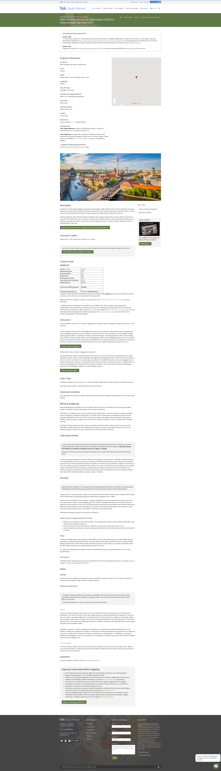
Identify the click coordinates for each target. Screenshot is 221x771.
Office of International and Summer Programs (74, 2)
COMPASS (152, 2)
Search (136, 17)
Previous (57, 177)
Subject (114, 737)
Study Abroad (133, 2)
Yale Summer (119, 8)
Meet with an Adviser (108, 690)
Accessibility (88, 767)
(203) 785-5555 (64, 735)
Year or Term (107, 8)
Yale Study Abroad (144, 752)
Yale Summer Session (144, 755)
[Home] (72, 8)
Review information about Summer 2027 (90, 48)
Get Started (96, 8)
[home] (121, 17)
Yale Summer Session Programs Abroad (91, 41)
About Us (153, 8)
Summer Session (143, 2)
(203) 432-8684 (68, 729)
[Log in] (158, 767)
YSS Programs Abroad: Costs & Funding (111, 300)
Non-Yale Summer (132, 8)
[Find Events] (157, 2)
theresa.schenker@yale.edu (82, 138)
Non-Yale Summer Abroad (109, 679)
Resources (144, 8)
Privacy (94, 767)
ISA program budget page (106, 312)
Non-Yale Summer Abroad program (114, 41)
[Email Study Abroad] (160, 2)
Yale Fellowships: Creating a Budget (118, 310)
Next (163, 177)
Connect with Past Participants (148, 209)
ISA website (137, 43)
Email (114, 730)
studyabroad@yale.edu (93, 660)
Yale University (69, 767)
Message (115, 743)
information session (131, 48)
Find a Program (128, 17)
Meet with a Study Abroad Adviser (75, 147)
